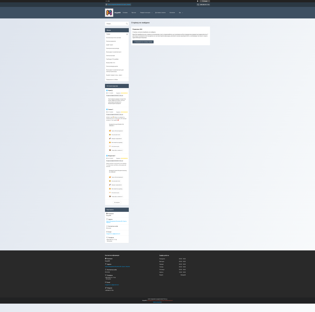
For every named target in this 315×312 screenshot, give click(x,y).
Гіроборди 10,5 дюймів (112, 59)
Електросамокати (111, 41)
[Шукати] (127, 24)
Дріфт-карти (109, 44)
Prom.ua (165, 299)
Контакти (172, 12)
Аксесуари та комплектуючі (113, 52)
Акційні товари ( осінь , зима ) (114, 75)
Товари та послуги (145, 12)
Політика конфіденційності (166, 300)
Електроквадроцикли (112, 66)
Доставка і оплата (160, 12)
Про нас (134, 12)
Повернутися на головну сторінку (143, 41)
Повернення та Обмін (112, 79)
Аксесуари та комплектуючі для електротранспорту (115, 70)
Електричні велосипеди (112, 48)
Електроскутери (110, 55)
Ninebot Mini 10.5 (110, 62)
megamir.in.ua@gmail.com (113, 233)
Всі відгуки (117, 202)
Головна (125, 12)
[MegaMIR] (109, 13)
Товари (108, 34)
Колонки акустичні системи (113, 37)
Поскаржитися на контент (153, 300)
